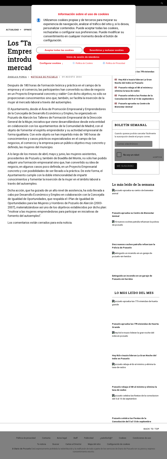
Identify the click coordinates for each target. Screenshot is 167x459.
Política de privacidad (26, 438)
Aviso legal (62, 438)
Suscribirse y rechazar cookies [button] (107, 50)
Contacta (46, 438)
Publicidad (88, 438)
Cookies (122, 438)
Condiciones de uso (142, 438)
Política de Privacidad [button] (115, 63)
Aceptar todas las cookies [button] (59, 50)
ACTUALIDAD (12, 30)
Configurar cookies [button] (51, 63)
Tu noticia (41, 444)
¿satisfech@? (106, 438)
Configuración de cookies (118, 444)
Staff (75, 438)
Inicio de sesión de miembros (83, 57)
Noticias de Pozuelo (44, 77)
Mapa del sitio (94, 444)
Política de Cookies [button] (84, 63)
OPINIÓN (28, 30)
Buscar (56, 444)
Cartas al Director (73, 444)
